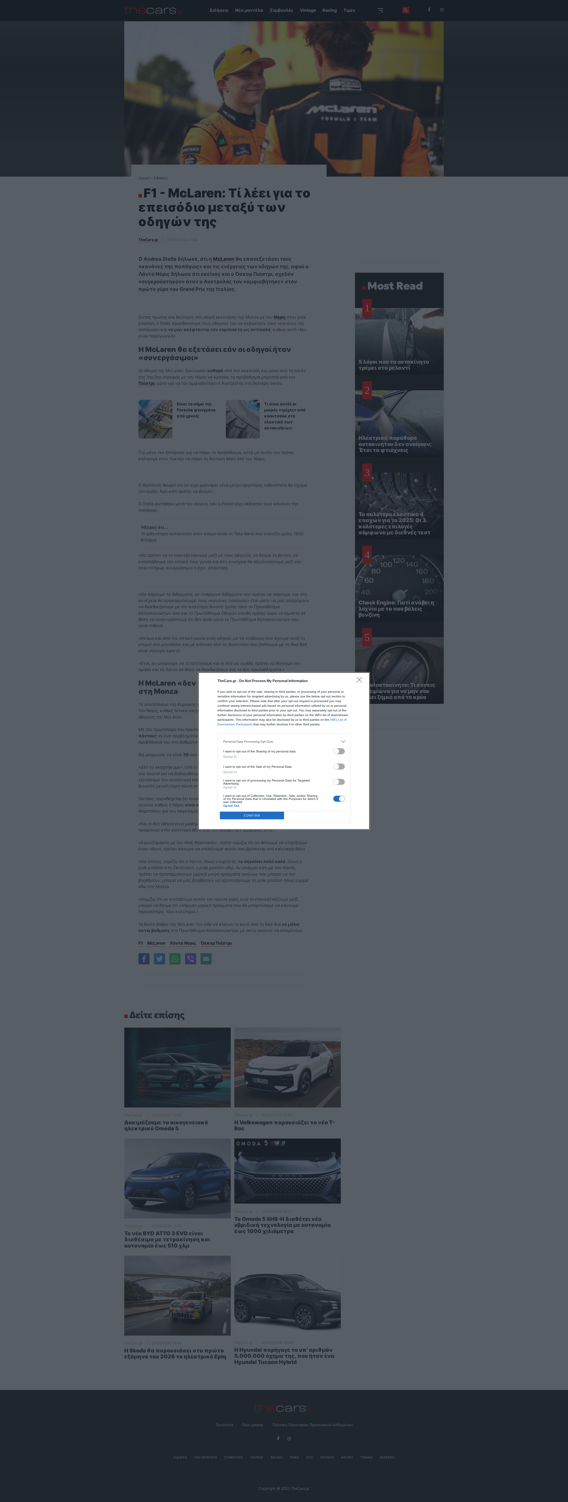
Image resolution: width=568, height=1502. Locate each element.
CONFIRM (252, 815)
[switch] (339, 751)
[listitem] (284, 741)
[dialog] (284, 751)
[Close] (361, 681)
